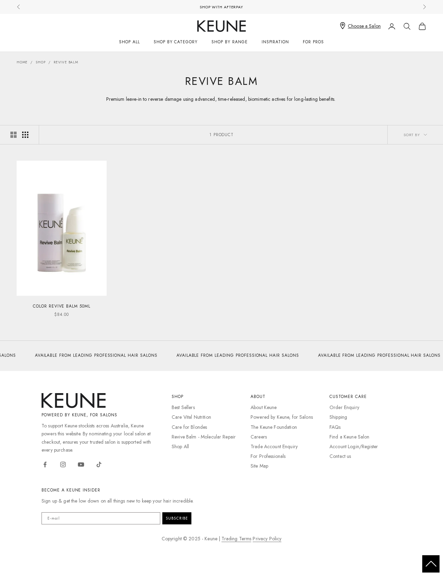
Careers (259, 436)
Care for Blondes (189, 427)
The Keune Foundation (274, 427)
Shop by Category (176, 42)
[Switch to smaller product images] (25, 134)
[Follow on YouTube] (81, 464)
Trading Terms (236, 538)
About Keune (264, 407)
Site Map (259, 465)
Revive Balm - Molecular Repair (204, 436)
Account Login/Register (353, 446)
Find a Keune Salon (349, 436)
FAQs (335, 427)
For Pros (313, 42)
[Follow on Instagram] (63, 464)
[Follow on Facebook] (45, 464)
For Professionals (268, 456)
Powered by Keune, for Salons (282, 417)
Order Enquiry (344, 407)
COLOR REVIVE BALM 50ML (61, 306)
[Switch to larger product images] (13, 134)
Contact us (340, 456)
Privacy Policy (267, 538)
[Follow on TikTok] (99, 464)
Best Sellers (183, 407)
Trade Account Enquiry (274, 446)
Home (22, 62)
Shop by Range (229, 42)
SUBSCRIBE (177, 518)
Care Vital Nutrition (191, 417)
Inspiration (275, 42)
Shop (40, 62)
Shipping (338, 417)
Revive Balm (66, 62)
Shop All (129, 42)
